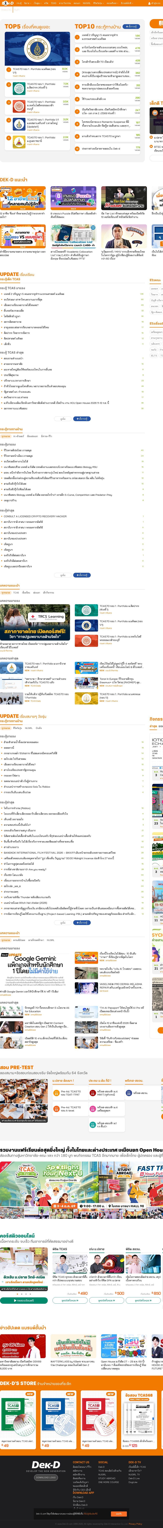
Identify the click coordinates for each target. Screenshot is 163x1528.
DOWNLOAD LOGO (46, 1477)
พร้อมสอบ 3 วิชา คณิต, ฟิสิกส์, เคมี (140, 1285)
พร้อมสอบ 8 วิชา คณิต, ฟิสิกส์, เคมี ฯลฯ (69, 1285)
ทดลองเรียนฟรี (25, 1300)
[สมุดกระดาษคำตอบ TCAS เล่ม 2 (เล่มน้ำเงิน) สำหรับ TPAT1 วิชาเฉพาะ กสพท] (58, 1414)
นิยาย (27, 3)
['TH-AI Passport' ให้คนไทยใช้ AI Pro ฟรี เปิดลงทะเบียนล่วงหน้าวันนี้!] (86, 1012)
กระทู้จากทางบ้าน (11, 721)
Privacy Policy (135, 1524)
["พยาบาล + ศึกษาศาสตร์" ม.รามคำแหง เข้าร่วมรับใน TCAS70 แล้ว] (11, 683)
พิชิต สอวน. (133, 1249)
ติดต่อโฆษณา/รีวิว (82, 1466)
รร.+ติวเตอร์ (18, 436)
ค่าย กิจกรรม (65, 3)
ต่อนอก (77, 3)
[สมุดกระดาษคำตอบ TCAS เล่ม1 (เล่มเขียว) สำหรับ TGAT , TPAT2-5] (18, 1414)
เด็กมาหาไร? (135, 1470)
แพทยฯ (154, 288)
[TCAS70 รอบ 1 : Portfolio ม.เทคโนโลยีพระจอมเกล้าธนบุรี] (19, 106)
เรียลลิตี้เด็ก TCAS (137, 1466)
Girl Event (104, 991)
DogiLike (133, 1482)
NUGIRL (87, 3)
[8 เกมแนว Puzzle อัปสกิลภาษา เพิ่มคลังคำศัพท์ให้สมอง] (73, 198)
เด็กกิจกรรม (48, 592)
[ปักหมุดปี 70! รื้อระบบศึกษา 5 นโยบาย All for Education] (11, 1012)
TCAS (53, 3)
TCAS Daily (36, 686)
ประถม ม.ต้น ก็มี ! (100, 1080)
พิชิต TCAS (60, 1249)
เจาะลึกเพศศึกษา (36, 940)
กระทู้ (19, 3)
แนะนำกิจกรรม (6, 651)
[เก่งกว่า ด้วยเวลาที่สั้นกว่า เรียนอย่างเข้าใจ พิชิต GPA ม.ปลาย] (106, 1264)
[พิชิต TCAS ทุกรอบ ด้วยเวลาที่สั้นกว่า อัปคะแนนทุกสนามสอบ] (70, 1264)
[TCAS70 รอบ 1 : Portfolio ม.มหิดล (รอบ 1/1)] (37, 49)
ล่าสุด (153, 726)
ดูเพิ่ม (62, 419)
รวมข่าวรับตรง (19, 76)
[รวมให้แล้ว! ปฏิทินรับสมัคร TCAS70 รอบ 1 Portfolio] (11, 698)
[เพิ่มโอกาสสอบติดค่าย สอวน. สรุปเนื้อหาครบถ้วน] (143, 1264)
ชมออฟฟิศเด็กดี (80, 1486)
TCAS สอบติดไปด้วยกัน (109, 1470)
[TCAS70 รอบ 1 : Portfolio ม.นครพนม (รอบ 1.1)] (86, 698)
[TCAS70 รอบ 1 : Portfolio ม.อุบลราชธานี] (19, 142)
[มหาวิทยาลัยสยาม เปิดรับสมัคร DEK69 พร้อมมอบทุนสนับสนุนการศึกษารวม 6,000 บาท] (23, 1346)
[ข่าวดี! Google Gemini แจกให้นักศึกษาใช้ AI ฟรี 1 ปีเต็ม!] (35, 970)
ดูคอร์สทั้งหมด (69, 1300)
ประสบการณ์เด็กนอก (114, 686)
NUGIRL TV (134, 1474)
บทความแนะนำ (10, 933)
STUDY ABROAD (106, 1478)
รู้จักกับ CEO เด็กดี (82, 1489)
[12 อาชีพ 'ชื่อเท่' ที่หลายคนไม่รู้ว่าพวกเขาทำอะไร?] (23, 198)
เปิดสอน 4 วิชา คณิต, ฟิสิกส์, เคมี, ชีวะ (104, 1285)
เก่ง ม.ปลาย (96, 1249)
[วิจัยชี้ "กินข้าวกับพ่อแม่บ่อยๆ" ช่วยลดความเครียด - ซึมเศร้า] (86, 1043)
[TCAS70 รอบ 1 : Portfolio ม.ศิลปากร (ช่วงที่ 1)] (19, 88)
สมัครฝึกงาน (79, 1474)
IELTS (154, 355)
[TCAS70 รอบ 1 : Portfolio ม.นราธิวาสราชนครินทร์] (11, 668)
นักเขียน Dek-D (80, 1505)
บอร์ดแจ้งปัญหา (81, 1482)
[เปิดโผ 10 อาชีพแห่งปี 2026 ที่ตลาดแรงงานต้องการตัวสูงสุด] (86, 1027)
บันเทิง (39, 728)
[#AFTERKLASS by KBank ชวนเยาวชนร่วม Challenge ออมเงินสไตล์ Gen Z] (73, 1346)
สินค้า (17, 9)
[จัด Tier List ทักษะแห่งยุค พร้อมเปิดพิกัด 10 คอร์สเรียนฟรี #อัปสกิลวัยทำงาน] (124, 198)
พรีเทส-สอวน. (134, 1080)
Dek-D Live (134, 1478)
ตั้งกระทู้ (132, 26)
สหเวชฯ (154, 306)
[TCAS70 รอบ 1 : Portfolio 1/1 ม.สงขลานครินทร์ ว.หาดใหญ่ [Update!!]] (19, 124)
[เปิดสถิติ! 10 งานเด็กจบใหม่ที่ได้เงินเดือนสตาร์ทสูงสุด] (11, 1043)
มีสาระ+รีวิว (46, 436)
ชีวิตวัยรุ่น (98, 3)
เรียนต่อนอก (32, 436)
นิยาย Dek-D (79, 1501)
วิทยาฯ (154, 294)
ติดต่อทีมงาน (79, 1478)
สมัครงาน (77, 1470)
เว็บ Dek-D (78, 1497)
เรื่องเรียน (26, 592)
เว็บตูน (37, 3)
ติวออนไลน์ (6, 9)
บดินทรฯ (155, 343)
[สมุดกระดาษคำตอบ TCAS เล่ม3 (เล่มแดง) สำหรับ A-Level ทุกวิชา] (99, 1414)
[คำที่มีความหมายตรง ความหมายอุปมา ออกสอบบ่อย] (23, 236)
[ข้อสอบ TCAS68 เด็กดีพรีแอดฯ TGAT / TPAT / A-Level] (139, 1414)
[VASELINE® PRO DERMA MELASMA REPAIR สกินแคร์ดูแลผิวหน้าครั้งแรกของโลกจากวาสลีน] (86, 988)
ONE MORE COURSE (108, 1482)
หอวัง (153, 349)
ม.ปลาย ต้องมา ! (63, 1080)
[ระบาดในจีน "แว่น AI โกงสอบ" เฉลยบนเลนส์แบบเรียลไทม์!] (86, 973)
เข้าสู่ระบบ (155, 3)
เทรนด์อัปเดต (19, 940)
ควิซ (46, 3)
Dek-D (101, 1466)
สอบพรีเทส (112, 3)
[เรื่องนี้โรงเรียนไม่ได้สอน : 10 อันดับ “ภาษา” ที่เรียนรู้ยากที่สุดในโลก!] (86, 958)
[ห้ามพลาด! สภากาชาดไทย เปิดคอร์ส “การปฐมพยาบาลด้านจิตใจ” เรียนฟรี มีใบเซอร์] (35, 622)
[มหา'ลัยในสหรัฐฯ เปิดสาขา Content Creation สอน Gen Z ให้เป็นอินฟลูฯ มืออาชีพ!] (11, 1027)
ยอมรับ (119, 1514)
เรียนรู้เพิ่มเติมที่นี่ (90, 1514)
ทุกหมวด (6, 436)
